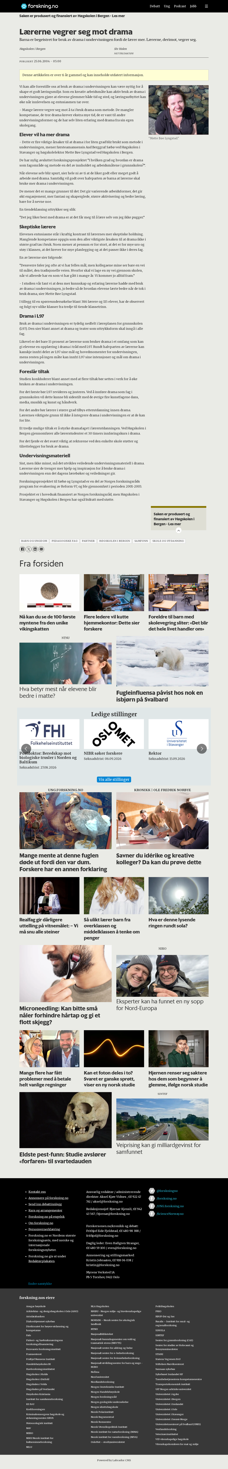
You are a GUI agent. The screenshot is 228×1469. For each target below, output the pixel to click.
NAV (28, 1428)
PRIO (158, 1311)
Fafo (28, 1335)
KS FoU (30, 1404)
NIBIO (29, 1433)
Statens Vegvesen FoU (168, 1359)
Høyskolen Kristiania (38, 1394)
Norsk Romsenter (101, 1421)
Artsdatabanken (35, 1316)
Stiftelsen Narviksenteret (170, 1364)
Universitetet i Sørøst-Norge (171, 1419)
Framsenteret (34, 1354)
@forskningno (167, 1191)
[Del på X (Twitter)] (29, 549)
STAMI (159, 1354)
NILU (29, 1447)
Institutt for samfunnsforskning (44, 1399)
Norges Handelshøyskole (105, 1391)
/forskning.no (167, 1198)
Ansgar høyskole (36, 1306)
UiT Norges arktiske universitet (173, 1389)
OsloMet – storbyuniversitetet (108, 1442)
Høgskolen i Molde (37, 1374)
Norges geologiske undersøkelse (109, 1402)
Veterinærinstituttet (167, 1434)
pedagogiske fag (64, 540)
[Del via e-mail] (41, 549)
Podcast (180, 6)
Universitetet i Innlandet (169, 1404)
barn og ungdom (34, 540)
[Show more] (179, 530)
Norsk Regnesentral (102, 1416)
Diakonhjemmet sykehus (40, 1321)
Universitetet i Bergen (168, 1399)
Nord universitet (100, 1376)
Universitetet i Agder (167, 1394)
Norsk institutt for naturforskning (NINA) (114, 1431)
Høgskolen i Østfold (37, 1379)
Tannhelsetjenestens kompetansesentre (179, 1379)
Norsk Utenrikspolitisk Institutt (109, 1426)
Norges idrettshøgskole (104, 1407)
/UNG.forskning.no (170, 1206)
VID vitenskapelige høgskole (172, 1439)
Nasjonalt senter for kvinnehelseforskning (115, 1358)
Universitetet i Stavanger (170, 1414)
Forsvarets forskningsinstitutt (43, 1349)
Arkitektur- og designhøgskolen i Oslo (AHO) (52, 1311)
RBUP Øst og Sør (165, 1316)
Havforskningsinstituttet (40, 1369)
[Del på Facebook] (22, 549)
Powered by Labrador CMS (114, 1460)
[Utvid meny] (206, 6)
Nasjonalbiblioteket (102, 1334)
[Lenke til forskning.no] (80, 4)
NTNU (94, 1329)
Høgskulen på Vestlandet (40, 1389)
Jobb (193, 6)
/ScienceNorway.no (170, 1214)
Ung (167, 6)
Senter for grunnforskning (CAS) (174, 1340)
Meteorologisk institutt (39, 1423)
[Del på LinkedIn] (35, 549)
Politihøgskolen (165, 1306)
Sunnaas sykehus (165, 1369)
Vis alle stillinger (114, 779)
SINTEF (160, 1335)
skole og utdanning (168, 540)
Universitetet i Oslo (166, 1409)
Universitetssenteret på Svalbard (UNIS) (178, 1424)
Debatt (155, 6)
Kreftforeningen (35, 1409)
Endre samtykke (40, 1283)
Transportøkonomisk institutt (173, 1384)
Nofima (95, 1371)
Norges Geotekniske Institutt (107, 1386)
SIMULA (160, 1330)
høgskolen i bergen (114, 540)
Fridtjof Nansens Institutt (40, 1359)
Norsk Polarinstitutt (102, 1411)
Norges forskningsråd (103, 1396)
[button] (26, 749)
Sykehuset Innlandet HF (169, 1374)
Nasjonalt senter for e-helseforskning (112, 1353)
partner (88, 540)
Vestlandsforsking (166, 1429)
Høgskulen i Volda (36, 1384)
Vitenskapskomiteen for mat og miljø (177, 1444)
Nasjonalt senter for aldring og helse (112, 1347)
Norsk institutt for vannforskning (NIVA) (114, 1437)
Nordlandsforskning (103, 1381)
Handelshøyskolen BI (38, 1364)
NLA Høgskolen (100, 1306)
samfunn (141, 540)
